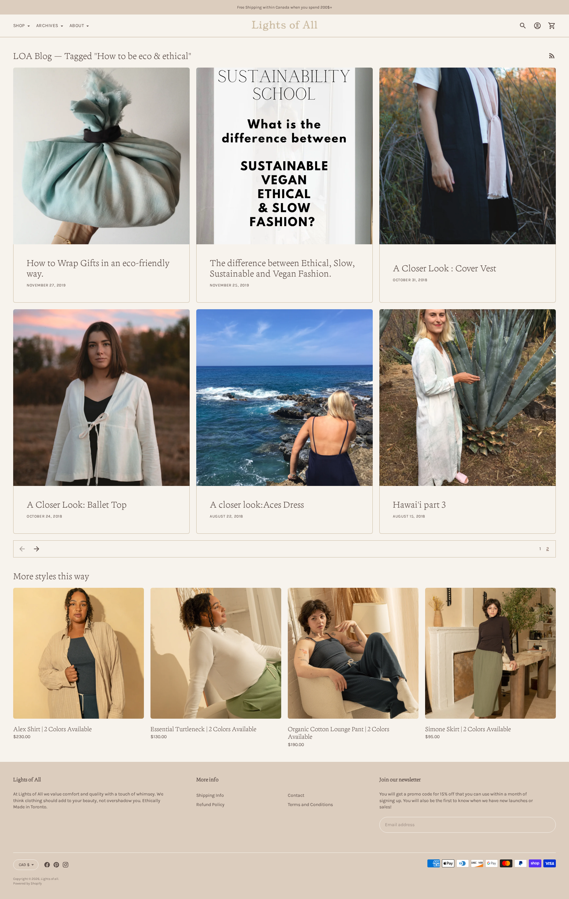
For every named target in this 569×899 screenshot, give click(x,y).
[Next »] (36, 549)
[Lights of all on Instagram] (65, 864)
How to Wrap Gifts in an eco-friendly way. (98, 268)
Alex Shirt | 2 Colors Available (52, 729)
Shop (19, 25)
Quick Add (78, 709)
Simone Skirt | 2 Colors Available (468, 729)
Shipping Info (210, 795)
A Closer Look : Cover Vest (444, 268)
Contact (296, 795)
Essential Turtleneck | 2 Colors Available (203, 729)
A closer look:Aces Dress (257, 504)
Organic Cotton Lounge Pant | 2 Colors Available (338, 733)
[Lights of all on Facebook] (47, 864)
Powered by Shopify (27, 883)
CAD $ (24, 864)
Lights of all (49, 879)
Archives (47, 25)
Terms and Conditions (310, 804)
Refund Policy (210, 804)
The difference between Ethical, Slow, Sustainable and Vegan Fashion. (282, 268)
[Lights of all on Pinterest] (56, 864)
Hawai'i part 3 (419, 504)
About (76, 25)
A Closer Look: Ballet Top (77, 504)
